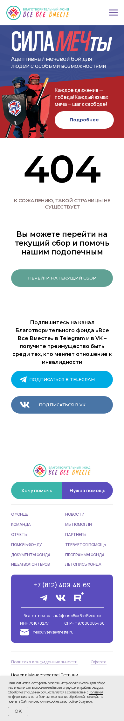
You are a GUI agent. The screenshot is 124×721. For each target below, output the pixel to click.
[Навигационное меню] (113, 13)
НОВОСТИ (75, 514)
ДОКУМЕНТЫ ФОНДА (31, 554)
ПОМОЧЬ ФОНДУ (26, 544)
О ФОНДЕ (19, 514)
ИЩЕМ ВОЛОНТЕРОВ (30, 564)
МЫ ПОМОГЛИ (78, 524)
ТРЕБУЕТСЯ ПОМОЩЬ (85, 544)
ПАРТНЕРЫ (75, 534)
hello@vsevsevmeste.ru (53, 632)
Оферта (99, 662)
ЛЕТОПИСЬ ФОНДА (83, 564)
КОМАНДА (21, 524)
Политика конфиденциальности (44, 662)
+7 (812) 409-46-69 (62, 585)
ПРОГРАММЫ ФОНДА (85, 554)
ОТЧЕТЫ (19, 534)
